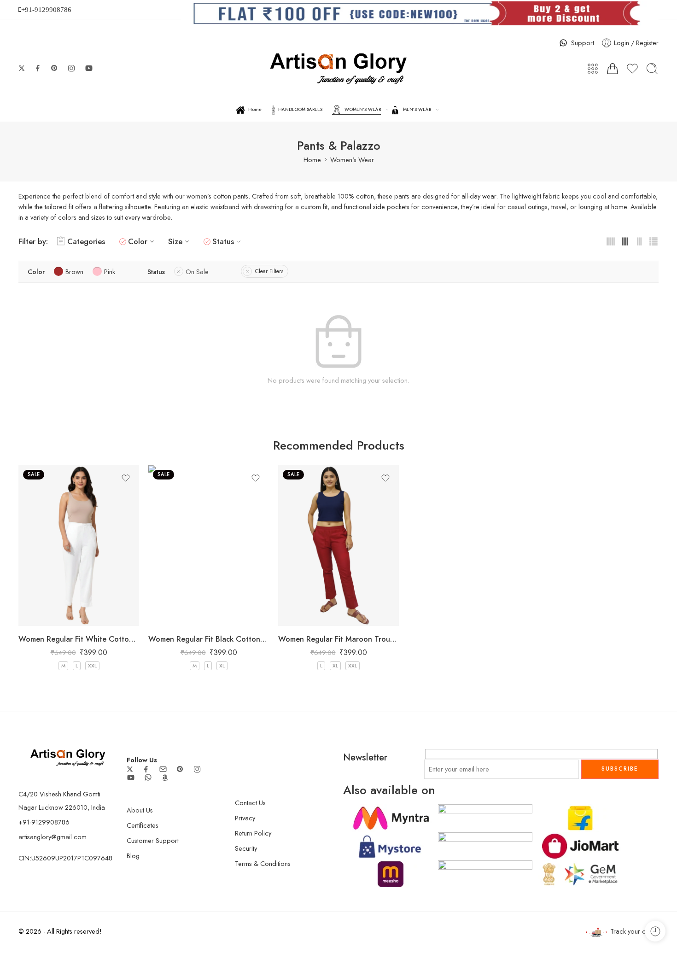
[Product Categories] (592, 68)
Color (137, 241)
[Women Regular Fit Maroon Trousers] (338, 545)
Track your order (634, 931)
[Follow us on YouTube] (89, 68)
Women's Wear (352, 159)
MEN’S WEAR (417, 109)
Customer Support (153, 840)
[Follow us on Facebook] (37, 68)
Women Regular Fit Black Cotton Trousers (208, 638)
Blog (133, 855)
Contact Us (250, 802)
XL (222, 665)
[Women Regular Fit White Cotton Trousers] (78, 545)
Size (175, 241)
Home (255, 109)
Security (246, 848)
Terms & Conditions (263, 863)
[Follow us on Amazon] (165, 777)
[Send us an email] (163, 769)
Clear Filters (269, 271)
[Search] (652, 68)
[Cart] (612, 68)
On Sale (197, 271)
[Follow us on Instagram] (71, 68)
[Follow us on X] (21, 68)
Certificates (142, 825)
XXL (92, 665)
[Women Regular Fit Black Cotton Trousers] (208, 545)
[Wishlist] (125, 478)
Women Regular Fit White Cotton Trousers (78, 638)
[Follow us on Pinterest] (54, 68)
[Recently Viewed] (655, 931)
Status (223, 241)
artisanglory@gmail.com (52, 837)
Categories (86, 241)
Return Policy (253, 833)
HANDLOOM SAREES (300, 109)
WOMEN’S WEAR (362, 109)
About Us (140, 810)
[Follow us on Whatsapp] (148, 777)
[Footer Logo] (67, 756)
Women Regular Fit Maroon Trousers (338, 638)
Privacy (245, 818)
